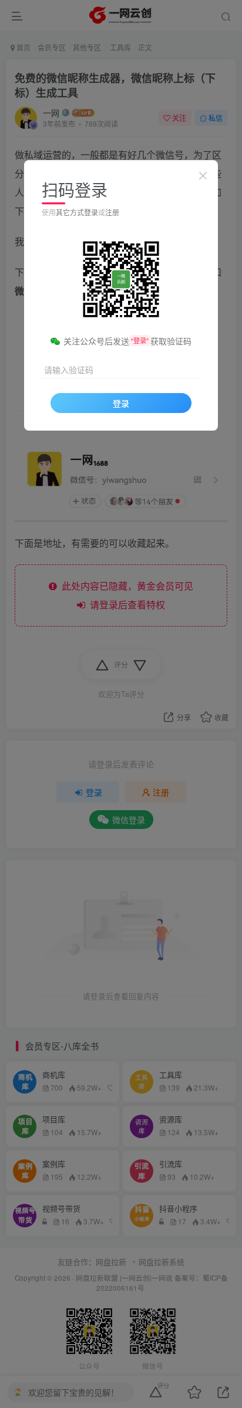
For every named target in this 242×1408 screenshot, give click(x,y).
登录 (121, 403)
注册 (112, 212)
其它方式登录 (77, 212)
